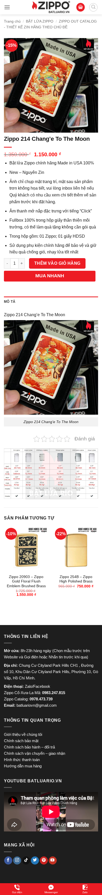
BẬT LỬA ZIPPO (39, 21)
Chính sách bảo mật (21, 740)
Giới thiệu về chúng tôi (23, 734)
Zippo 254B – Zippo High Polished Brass (76, 579)
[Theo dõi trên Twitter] (35, 860)
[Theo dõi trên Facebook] (8, 860)
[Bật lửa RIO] (51, 7)
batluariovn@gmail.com (36, 705)
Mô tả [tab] (9, 302)
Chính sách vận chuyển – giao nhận (34, 753)
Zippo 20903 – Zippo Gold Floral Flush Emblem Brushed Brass (26, 581)
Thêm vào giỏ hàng (57, 263)
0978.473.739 (41, 699)
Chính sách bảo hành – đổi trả (29, 747)
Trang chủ (12, 21)
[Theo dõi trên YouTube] (53, 860)
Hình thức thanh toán (22, 759)
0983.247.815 (53, 692)
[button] (7, 7)
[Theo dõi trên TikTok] (26, 860)
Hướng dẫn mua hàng (23, 766)
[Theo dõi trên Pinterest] (44, 860)
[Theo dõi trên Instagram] (17, 860)
